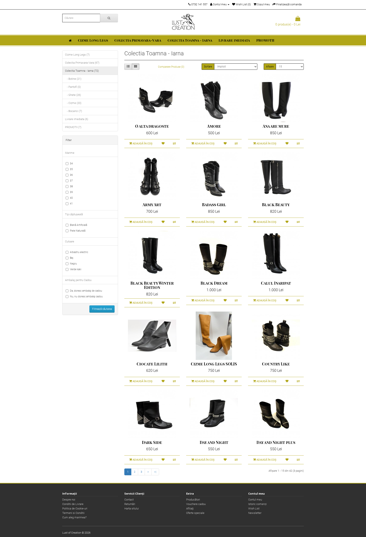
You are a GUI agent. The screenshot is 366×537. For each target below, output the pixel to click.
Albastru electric (79, 252)
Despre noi (68, 499)
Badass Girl (214, 204)
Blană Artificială (78, 225)
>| (155, 471)
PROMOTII (265, 40)
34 (71, 163)
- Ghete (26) (73, 94)
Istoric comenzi (257, 504)
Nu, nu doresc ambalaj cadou (86, 296)
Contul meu (255, 499)
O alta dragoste (152, 126)
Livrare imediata (234, 40)
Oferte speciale (195, 513)
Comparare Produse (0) (171, 66)
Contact (129, 499)
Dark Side (152, 442)
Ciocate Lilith (152, 363)
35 (71, 169)
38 (71, 186)
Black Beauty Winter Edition (152, 285)
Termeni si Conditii (73, 513)
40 (71, 197)
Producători (193, 499)
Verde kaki (75, 269)
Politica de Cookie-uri (74, 508)
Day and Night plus (275, 442)
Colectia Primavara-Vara (137, 40)
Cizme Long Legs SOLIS (214, 363)
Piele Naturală (77, 230)
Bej (71, 257)
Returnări (129, 504)
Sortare (208, 66)
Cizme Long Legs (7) (77, 54)
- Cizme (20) (73, 103)
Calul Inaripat (276, 283)
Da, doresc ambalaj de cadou (86, 290)
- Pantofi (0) (73, 86)
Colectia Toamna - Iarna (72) (82, 70)
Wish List (253, 508)
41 (71, 203)
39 (71, 192)
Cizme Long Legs (93, 40)
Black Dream (214, 283)
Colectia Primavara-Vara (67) (82, 62)
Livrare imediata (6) (76, 119)
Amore (214, 126)
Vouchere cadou (196, 504)
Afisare (270, 66)
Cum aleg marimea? (74, 517)
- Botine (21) (73, 78)
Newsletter (254, 513)
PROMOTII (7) (73, 127)
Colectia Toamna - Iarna (190, 40)
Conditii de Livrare (72, 504)
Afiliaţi (190, 508)
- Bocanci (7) (73, 111)
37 (71, 180)
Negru (73, 263)
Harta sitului (131, 508)
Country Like (276, 363)
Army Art (152, 204)
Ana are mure (276, 126)
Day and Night (214, 442)
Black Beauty (276, 204)
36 (71, 174)
